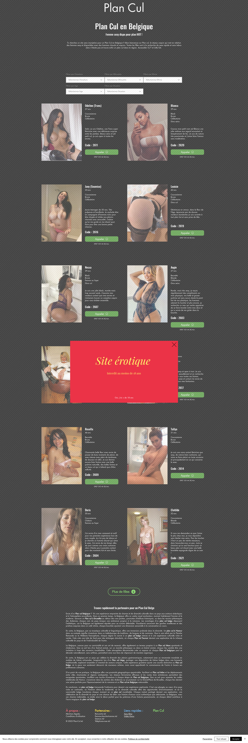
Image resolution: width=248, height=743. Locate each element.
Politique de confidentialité (138, 739)
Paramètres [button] (207, 739)
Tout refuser (221, 739)
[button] (174, 344)
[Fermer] (244, 739)
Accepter (236, 739)
